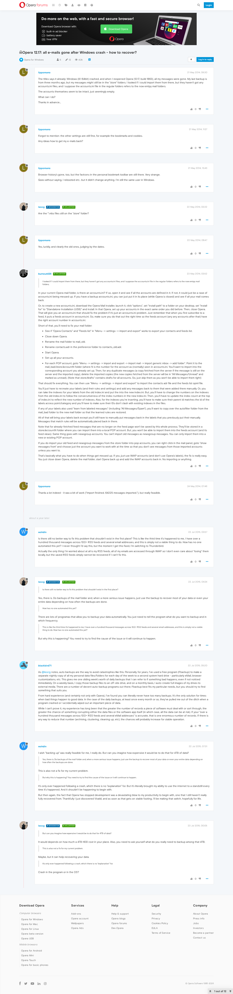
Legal (156, 905)
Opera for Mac (29, 924)
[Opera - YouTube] (32, 983)
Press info (198, 918)
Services (77, 905)
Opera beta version (32, 933)
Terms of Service (161, 932)
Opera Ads (77, 928)
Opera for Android (31, 950)
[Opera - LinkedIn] (39, 983)
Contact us (199, 937)
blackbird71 (45, 665)
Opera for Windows (34, 59)
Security (156, 913)
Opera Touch (28, 960)
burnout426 (45, 273)
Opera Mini (27, 955)
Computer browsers (30, 913)
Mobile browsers (28, 944)
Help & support (120, 913)
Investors (198, 928)
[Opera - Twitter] (26, 983)
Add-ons (76, 913)
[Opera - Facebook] (20, 983)
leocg (41, 207)
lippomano (44, 72)
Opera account (80, 918)
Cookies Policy (160, 923)
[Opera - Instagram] (45, 983)
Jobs (196, 923)
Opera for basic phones (34, 965)
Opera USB (27, 938)
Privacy (156, 918)
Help (114, 905)
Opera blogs (118, 918)
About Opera (200, 913)
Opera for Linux (30, 929)
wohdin (42, 532)
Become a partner (203, 932)
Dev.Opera (117, 928)
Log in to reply (205, 59)
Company (200, 905)
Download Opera (118, 29)
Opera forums (119, 923)
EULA (155, 928)
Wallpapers (77, 923)
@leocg (46, 672)
